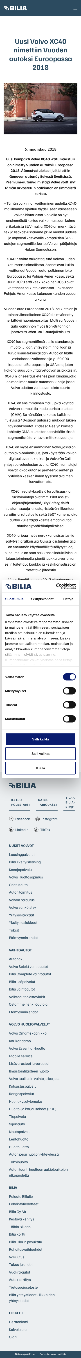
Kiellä (40, 768)
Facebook (22, 819)
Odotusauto (18, 884)
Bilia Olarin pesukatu (25, 1241)
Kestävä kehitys (21, 1219)
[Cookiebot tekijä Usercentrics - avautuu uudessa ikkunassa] (57, 586)
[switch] (69, 690)
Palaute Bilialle (21, 1196)
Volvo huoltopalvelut (29, 1024)
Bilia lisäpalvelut (22, 981)
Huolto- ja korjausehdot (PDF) (32, 1108)
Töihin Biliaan (20, 1226)
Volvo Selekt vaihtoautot (28, 966)
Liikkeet (16, 1313)
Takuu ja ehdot (21, 1264)
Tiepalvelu (17, 1116)
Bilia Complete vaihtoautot (30, 974)
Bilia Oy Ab (17, 1211)
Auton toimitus (20, 892)
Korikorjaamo (20, 1040)
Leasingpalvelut (22, 854)
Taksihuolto (18, 1161)
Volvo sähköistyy (22, 907)
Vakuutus (16, 1257)
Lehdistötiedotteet (23, 1203)
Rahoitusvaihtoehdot (25, 1249)
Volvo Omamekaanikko (28, 1033)
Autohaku (17, 958)
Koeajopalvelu (20, 869)
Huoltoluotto (19, 1146)
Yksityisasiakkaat (23, 922)
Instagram (50, 819)
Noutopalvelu (20, 1131)
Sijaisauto (17, 1124)
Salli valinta (41, 753)
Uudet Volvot (21, 845)
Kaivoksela (18, 1329)
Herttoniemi (18, 1321)
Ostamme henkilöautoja (28, 1004)
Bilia (13, 1187)
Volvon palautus (22, 899)
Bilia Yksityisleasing (25, 861)
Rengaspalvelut (21, 1093)
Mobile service (21, 1056)
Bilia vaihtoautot (22, 989)
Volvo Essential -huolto (27, 1048)
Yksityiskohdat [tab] (42, 599)
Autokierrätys (20, 1279)
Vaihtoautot (20, 950)
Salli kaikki (40, 739)
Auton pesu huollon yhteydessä (34, 1154)
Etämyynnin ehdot (23, 937)
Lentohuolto (18, 1139)
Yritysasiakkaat (21, 915)
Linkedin (22, 829)
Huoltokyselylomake (25, 1101)
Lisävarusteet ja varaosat (29, 1063)
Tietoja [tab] (68, 599)
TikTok (45, 829)
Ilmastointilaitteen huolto (29, 1071)
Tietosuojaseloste (23, 1287)
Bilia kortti (17, 1234)
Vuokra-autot (19, 1272)
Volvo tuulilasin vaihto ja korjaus (34, 1078)
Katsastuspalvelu (22, 1086)
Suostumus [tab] (14, 599)
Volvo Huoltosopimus (26, 877)
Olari (13, 1337)
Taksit (14, 930)
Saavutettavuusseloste (53, 1354)
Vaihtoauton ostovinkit (27, 996)
